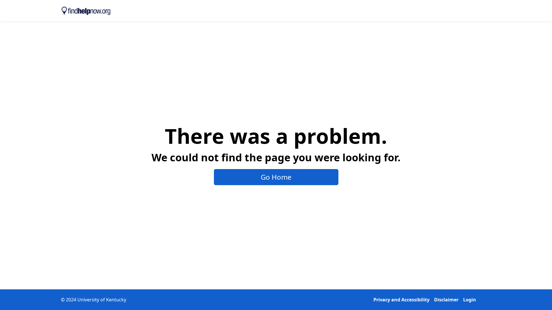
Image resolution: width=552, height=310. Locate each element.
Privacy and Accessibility (401, 300)
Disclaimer (446, 300)
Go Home (276, 177)
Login (469, 300)
